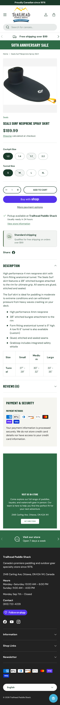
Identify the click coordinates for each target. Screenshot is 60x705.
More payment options (30, 207)
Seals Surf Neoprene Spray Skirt (25, 54)
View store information (18, 223)
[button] (53, 14)
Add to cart (40, 189)
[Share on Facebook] (13, 252)
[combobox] (30, 27)
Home (5, 54)
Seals (5, 117)
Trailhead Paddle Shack (20, 697)
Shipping (7, 136)
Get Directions (30, 521)
